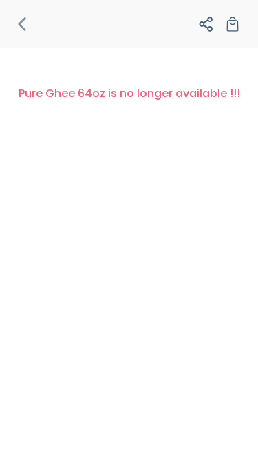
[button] (25, 24)
